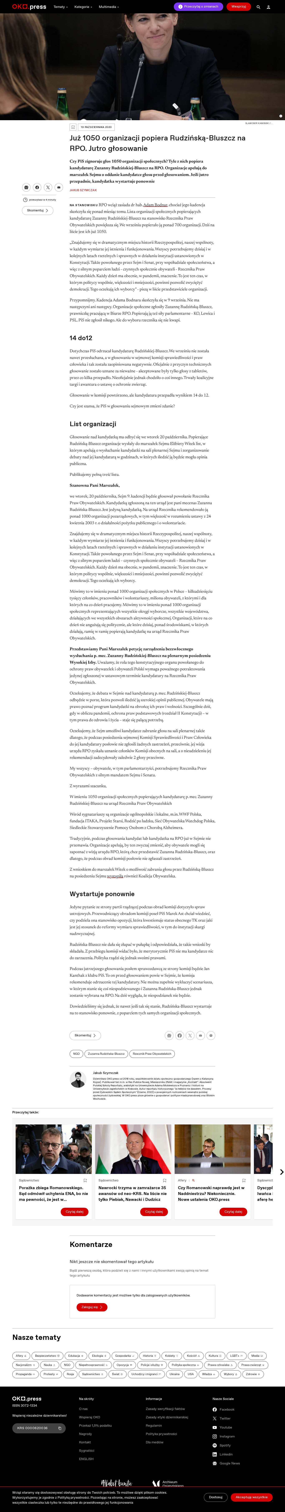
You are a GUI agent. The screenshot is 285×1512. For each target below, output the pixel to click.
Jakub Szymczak (106, 1073)
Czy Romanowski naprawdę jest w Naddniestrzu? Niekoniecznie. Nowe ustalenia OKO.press (211, 1194)
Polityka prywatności (161, 1434)
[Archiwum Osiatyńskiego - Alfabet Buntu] (116, 1484)
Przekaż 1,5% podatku (95, 1426)
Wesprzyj (239, 6)
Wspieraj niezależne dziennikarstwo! (39, 1415)
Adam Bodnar (155, 205)
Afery (182, 1180)
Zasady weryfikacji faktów (165, 1409)
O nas (83, 1409)
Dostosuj (215, 1497)
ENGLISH (86, 1459)
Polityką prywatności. (74, 1498)
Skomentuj (35, 210)
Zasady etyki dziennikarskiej (167, 1417)
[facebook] (179, 1035)
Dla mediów (154, 1442)
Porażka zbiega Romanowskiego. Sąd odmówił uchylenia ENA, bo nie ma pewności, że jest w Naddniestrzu (53, 1194)
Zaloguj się (90, 1307)
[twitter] (190, 1035)
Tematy (59, 7)
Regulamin (154, 1426)
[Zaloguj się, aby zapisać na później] (85, 1180)
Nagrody (85, 1434)
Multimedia (107, 7)
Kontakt (85, 1442)
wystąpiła (115, 876)
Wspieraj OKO (89, 1417)
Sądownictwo (29, 1180)
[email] (200, 1035)
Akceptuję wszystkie (252, 1497)
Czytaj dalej (74, 1212)
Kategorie (81, 7)
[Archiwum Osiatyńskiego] (168, 1484)
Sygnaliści (86, 1451)
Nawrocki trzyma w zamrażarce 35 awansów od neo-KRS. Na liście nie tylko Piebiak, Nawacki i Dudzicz (132, 1194)
